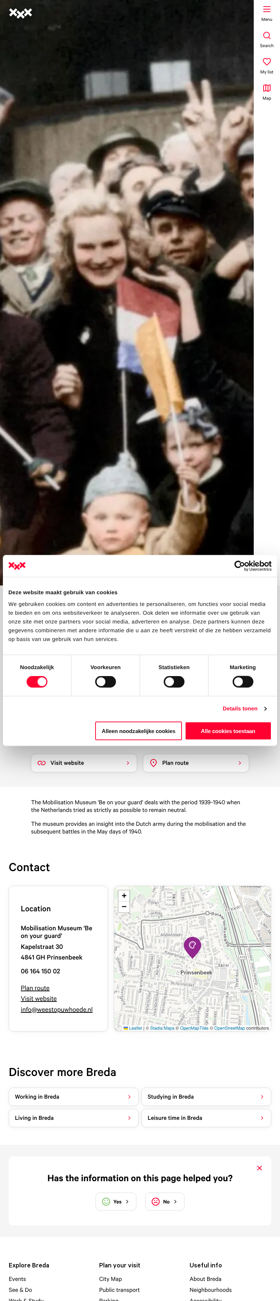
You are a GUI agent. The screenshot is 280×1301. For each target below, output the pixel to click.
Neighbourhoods (211, 1289)
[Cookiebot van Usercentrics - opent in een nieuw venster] (240, 566)
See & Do (20, 1289)
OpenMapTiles (194, 1028)
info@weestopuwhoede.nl (57, 1010)
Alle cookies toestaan (228, 731)
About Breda (205, 1278)
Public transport (119, 1289)
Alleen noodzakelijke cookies (138, 731)
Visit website (39, 999)
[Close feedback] (259, 1168)
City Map (110, 1278)
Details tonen (240, 709)
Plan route (35, 988)
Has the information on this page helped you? (140, 1178)
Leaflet (135, 1028)
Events (17, 1278)
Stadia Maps (162, 1028)
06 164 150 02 (40, 971)
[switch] (105, 682)
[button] (192, 948)
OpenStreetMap (229, 1028)
